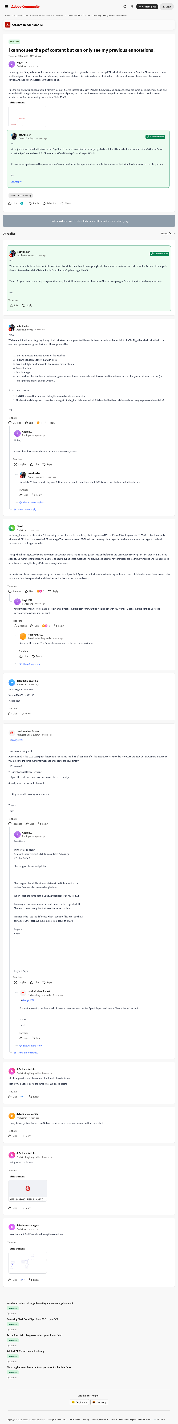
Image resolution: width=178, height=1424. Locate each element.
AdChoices (160, 1419)
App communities (21, 15)
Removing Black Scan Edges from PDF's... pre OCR (32, 1319)
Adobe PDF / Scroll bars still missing (25, 1351)
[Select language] (132, 6)
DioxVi (20, 526)
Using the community (57, 1419)
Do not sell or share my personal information (131, 1419)
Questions (59, 15)
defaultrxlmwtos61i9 (27, 1114)
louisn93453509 (35, 634)
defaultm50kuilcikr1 (26, 1069)
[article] (89, 278)
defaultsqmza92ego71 (28, 1225)
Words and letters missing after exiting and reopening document (40, 1303)
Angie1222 (22, 62)
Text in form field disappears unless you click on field (34, 1335)
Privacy (86, 1419)
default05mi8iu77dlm (28, 680)
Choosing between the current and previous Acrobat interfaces (39, 1367)
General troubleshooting (20, 195)
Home (7, 15)
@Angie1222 (17, 739)
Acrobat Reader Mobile (42, 15)
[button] (6, 7)
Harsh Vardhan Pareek (28, 731)
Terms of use (74, 1419)
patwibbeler (25, 134)
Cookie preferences (100, 1419)
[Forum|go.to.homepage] (25, 6)
